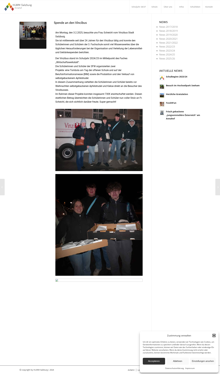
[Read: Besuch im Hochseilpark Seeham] (162, 86)
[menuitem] (138, 6)
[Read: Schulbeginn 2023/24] (162, 78)
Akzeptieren (154, 361)
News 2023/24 (167, 50)
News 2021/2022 (168, 42)
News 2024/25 (167, 54)
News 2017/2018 (168, 26)
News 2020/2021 (168, 38)
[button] (214, 335)
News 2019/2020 (168, 34)
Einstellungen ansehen (203, 361)
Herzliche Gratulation (177, 94)
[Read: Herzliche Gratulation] (162, 95)
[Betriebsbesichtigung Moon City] (217, 187)
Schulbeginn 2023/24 (176, 76)
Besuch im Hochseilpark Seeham (183, 85)
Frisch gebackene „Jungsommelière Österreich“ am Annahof (183, 115)
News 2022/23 (167, 46)
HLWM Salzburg (41, 369)
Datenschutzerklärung (174, 368)
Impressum (190, 368)
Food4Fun (171, 102)
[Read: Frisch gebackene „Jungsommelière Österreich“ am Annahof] (162, 112)
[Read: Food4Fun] (162, 104)
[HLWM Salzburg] (18, 6)
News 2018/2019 (168, 31)
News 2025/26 (167, 58)
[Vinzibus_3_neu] (32, 35)
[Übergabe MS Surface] (2, 187)
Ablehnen (177, 361)
